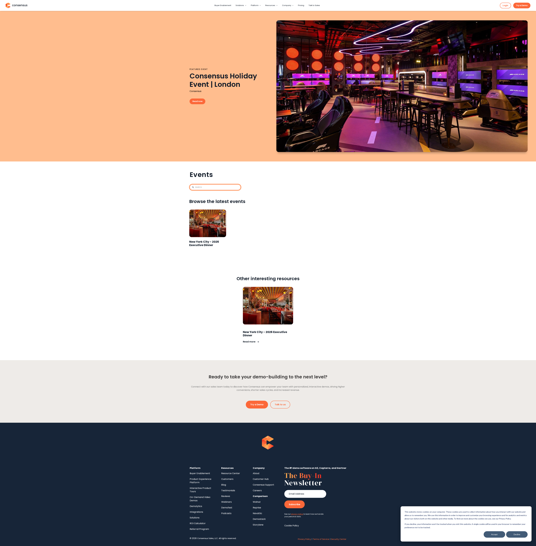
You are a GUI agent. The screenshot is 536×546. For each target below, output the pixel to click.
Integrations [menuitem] (196, 512)
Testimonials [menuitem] (228, 490)
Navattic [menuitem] (257, 513)
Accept (494, 534)
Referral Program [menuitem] (199, 529)
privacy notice (297, 514)
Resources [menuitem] (227, 468)
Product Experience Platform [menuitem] (200, 480)
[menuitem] (260, 496)
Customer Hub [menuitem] (261, 479)
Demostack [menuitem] (259, 519)
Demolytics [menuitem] (196, 506)
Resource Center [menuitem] (230, 473)
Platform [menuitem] (195, 468)
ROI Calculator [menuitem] (198, 523)
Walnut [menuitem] (257, 502)
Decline (517, 534)
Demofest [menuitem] (226, 507)
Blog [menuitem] (223, 484)
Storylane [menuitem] (258, 524)
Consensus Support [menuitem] (263, 484)
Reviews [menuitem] (225, 496)
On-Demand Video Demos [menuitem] (200, 499)
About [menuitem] (256, 473)
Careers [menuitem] (257, 490)
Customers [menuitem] (227, 479)
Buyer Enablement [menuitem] (200, 473)
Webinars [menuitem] (226, 502)
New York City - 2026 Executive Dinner (204, 243)
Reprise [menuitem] (257, 507)
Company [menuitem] (259, 468)
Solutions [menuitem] (194, 517)
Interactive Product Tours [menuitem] (200, 490)
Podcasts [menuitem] (226, 513)
